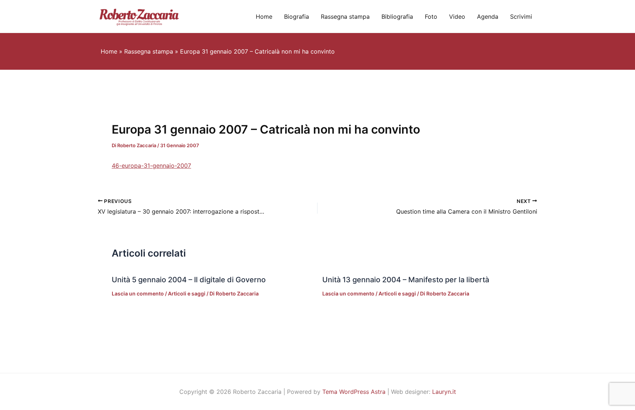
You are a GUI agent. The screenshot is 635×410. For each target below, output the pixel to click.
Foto (431, 16)
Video (457, 16)
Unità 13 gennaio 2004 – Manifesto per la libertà (405, 279)
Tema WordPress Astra (353, 391)
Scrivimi (521, 16)
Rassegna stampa (345, 16)
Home (264, 16)
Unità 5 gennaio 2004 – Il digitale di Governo (189, 279)
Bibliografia (397, 16)
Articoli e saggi (186, 293)
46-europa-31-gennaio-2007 (151, 165)
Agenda (487, 16)
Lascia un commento (138, 293)
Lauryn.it (444, 391)
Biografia (296, 16)
